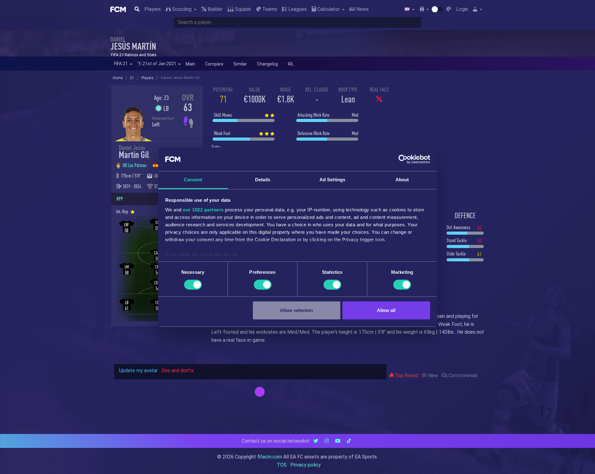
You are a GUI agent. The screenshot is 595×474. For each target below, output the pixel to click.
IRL (291, 63)
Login (462, 9)
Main (190, 63)
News (362, 9)
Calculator (328, 9)
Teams (269, 9)
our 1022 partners (203, 209)
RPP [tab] (120, 198)
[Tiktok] (349, 441)
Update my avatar (138, 370)
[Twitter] (315, 441)
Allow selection (296, 310)
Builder (214, 9)
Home (118, 78)
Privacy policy (305, 465)
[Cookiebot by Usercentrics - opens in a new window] (403, 159)
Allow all (386, 310)
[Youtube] (338, 441)
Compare (214, 63)
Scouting (182, 9)
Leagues (297, 9)
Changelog (267, 63)
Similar (240, 63)
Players (152, 9)
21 (132, 78)
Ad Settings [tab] (332, 179)
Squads (242, 9)
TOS (282, 465)
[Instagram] (326, 441)
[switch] (262, 285)
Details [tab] (262, 179)
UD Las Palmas (135, 165)
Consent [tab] (193, 179)
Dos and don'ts (177, 370)
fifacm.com (269, 457)
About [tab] (402, 179)
